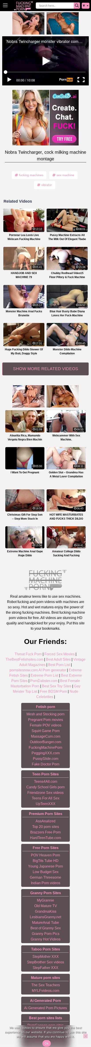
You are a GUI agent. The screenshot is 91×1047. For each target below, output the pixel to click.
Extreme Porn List (44, 675)
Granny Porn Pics (45, 934)
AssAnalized (45, 821)
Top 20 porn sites (45, 827)
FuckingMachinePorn (45, 747)
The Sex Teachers (45, 985)
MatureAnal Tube (45, 922)
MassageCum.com (45, 736)
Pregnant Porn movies (45, 720)
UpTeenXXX (45, 804)
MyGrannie (45, 900)
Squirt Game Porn (46, 731)
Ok (47, 1043)
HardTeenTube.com (45, 838)
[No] (85, 1036)
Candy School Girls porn (45, 787)
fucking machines (31, 175)
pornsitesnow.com (23, 670)
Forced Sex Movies (59, 654)
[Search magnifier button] (77, 5)
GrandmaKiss (45, 911)
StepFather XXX (45, 968)
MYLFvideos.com (45, 991)
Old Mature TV (45, 906)
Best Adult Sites (58, 659)
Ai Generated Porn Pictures (45, 1008)
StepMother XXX (45, 956)
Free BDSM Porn (53, 691)
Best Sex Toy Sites (56, 686)
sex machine (65, 175)
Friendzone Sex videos (45, 793)
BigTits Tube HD (46, 861)
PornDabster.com (43, 681)
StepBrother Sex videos (45, 962)
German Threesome (45, 877)
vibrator (46, 185)
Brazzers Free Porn (45, 832)
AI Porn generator (52, 670)
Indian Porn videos (45, 883)
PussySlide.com (45, 759)
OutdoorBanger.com (45, 742)
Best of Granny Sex (45, 928)
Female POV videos (45, 725)
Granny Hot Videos (46, 939)
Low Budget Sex (46, 872)
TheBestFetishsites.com (24, 659)
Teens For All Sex (45, 798)
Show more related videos (45, 368)
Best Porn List (59, 665)
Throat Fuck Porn (28, 654)
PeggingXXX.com (46, 753)
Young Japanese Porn (45, 866)
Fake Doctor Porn (45, 764)
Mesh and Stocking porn (45, 714)
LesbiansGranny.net (45, 917)
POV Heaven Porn (45, 855)
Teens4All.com (45, 781)
